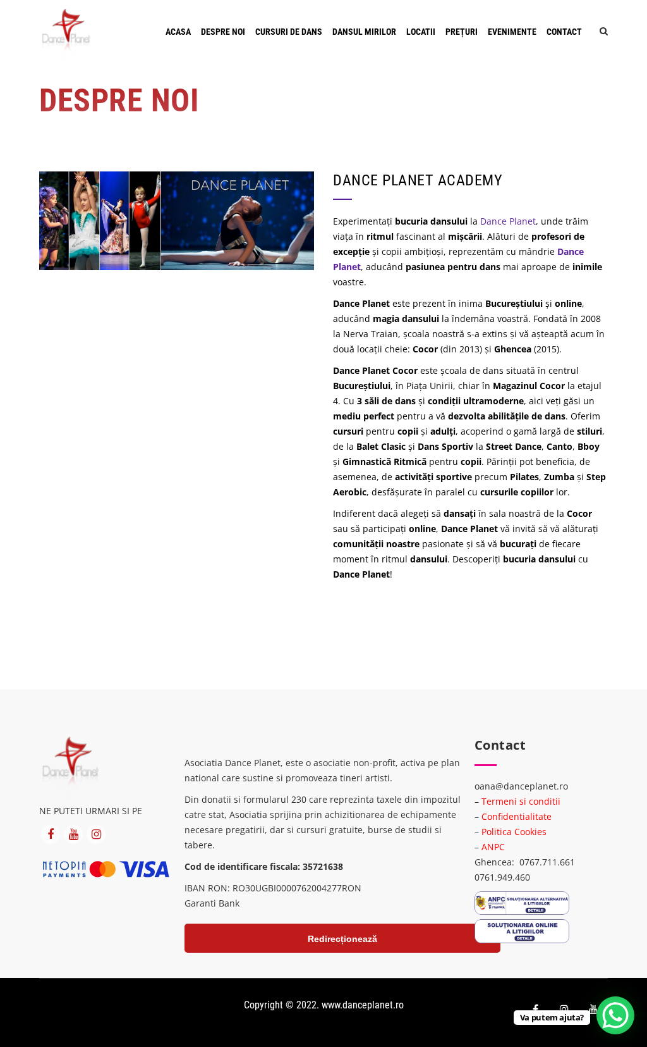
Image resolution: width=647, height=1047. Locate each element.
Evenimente (512, 32)
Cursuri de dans (288, 32)
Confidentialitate (516, 816)
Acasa (178, 32)
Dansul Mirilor (364, 32)
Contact (564, 32)
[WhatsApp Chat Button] (615, 1015)
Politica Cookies (514, 832)
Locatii (420, 32)
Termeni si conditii (520, 801)
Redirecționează (342, 939)
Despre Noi (223, 32)
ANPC (493, 847)
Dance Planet (508, 221)
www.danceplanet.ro (363, 1005)
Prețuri (461, 32)
